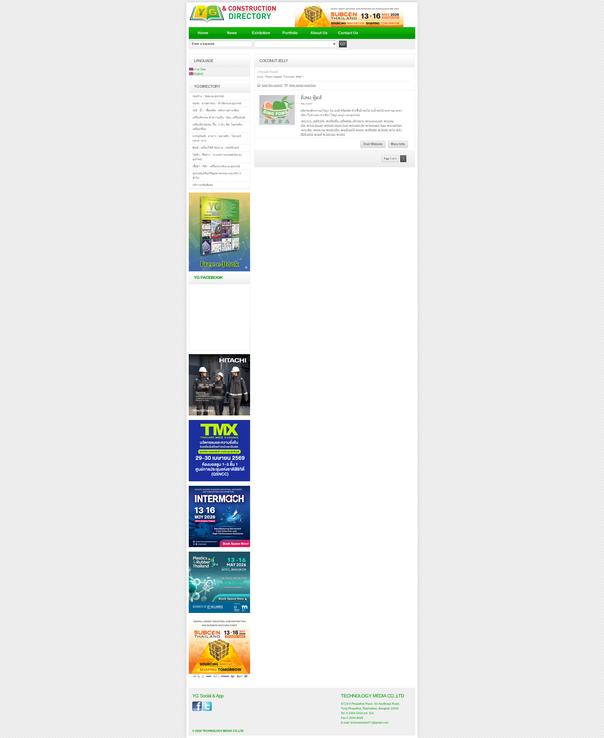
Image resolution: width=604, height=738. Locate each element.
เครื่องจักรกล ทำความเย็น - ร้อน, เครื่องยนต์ (219, 117)
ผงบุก (361, 130)
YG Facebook (208, 277)
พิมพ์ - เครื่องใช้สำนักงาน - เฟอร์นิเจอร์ (216, 147)
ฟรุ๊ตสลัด (372, 130)
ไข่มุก (342, 134)
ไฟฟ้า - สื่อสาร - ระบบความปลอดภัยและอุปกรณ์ (217, 157)
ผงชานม (320, 130)
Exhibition (261, 33)
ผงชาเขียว (334, 130)
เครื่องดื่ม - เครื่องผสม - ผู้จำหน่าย (346, 121)
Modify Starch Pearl (337, 125)
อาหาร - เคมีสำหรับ (314, 121)
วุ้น (393, 130)
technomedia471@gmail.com (369, 722)
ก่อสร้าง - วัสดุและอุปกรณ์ (208, 96)
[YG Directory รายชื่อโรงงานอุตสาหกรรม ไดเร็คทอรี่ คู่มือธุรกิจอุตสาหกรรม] (237, 22)
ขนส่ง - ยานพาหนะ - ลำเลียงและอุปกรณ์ (217, 103)
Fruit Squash (316, 125)
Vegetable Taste (377, 125)
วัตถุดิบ (384, 130)
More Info (398, 144)
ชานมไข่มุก (396, 125)
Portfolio (290, 33)
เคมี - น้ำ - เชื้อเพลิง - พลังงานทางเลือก (216, 110)
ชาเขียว (308, 130)
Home (203, 33)
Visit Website (372, 144)
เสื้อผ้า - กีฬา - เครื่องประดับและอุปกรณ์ (216, 166)
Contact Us (348, 33)
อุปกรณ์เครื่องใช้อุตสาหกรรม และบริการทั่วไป (217, 176)
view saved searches (302, 85)
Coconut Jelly (375, 121)
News (232, 33)
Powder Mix (358, 125)
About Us (318, 33)
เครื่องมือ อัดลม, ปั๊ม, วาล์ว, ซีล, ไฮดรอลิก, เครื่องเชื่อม (218, 127)
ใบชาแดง (331, 134)
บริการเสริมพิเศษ (203, 185)
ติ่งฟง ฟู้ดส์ (311, 97)
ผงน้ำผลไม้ (349, 130)
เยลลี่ (319, 134)
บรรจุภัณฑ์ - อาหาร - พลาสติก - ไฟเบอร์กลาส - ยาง (217, 138)
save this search (272, 85)
